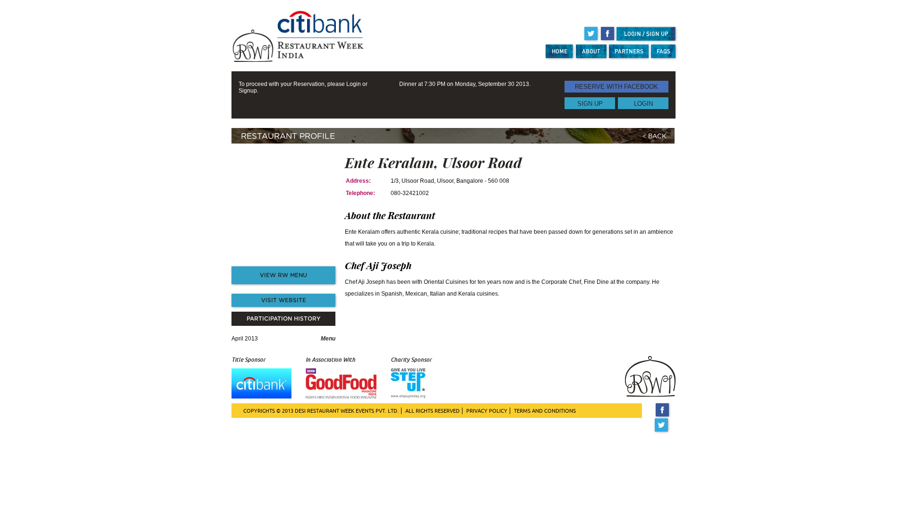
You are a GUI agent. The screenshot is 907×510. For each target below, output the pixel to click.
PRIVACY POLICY (486, 411)
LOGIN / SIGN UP (646, 33)
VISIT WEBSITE (283, 300)
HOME (559, 51)
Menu (328, 338)
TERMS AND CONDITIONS (545, 411)
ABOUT (591, 51)
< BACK (654, 137)
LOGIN (643, 103)
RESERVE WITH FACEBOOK (616, 86)
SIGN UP (590, 103)
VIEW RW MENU (283, 275)
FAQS (663, 51)
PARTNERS (629, 51)
